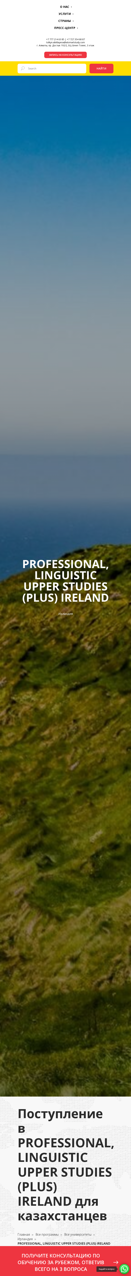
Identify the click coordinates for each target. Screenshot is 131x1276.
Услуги (65, 14)
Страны (65, 21)
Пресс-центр (65, 28)
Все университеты (78, 1234)
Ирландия (25, 1239)
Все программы (47, 1234)
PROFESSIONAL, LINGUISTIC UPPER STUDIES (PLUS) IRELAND (64, 1243)
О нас (65, 7)
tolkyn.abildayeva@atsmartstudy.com (65, 42)
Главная (24, 1234)
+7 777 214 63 (53, 39)
